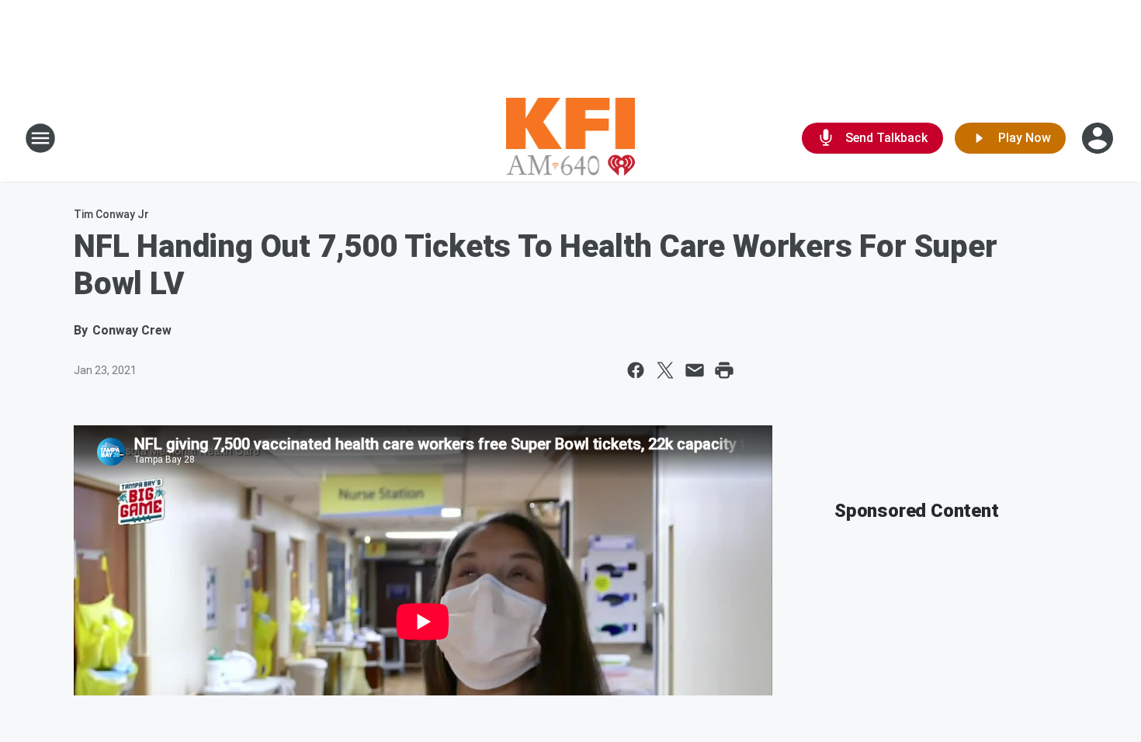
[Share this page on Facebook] (636, 370)
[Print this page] (724, 370)
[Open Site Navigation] (40, 138)
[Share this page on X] (665, 370)
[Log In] (1099, 138)
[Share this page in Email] (695, 370)
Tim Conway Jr (111, 214)
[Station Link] (571, 138)
